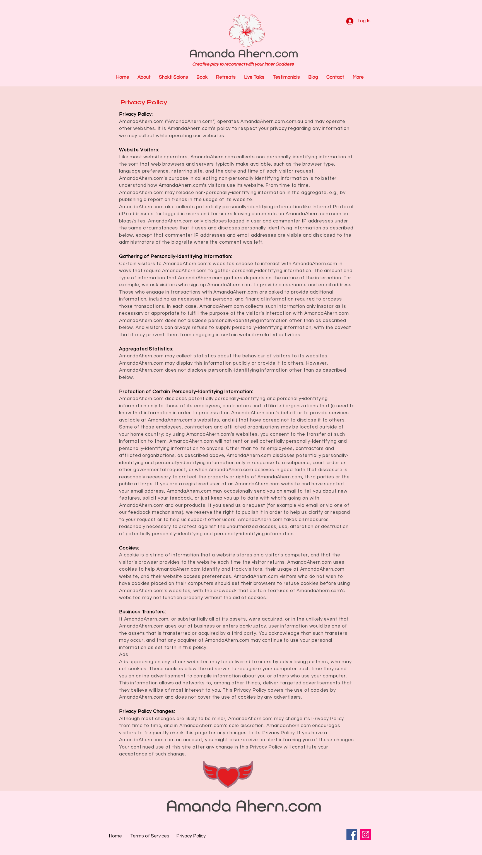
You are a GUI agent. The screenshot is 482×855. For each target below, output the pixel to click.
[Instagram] (365, 834)
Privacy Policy (143, 102)
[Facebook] (351, 834)
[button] (226, 77)
